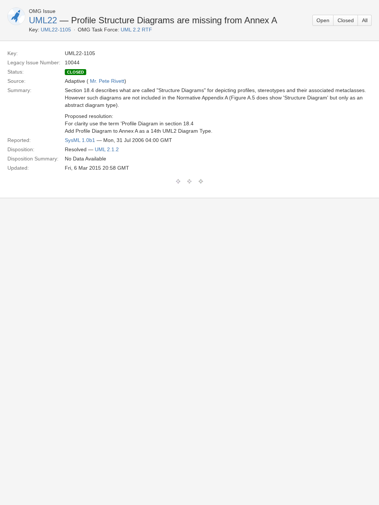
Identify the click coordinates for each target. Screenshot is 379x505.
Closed (346, 20)
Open (322, 20)
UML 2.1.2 (107, 149)
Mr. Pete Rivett (107, 81)
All (365, 20)
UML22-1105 (56, 30)
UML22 (43, 20)
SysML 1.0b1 (80, 140)
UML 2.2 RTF (136, 30)
